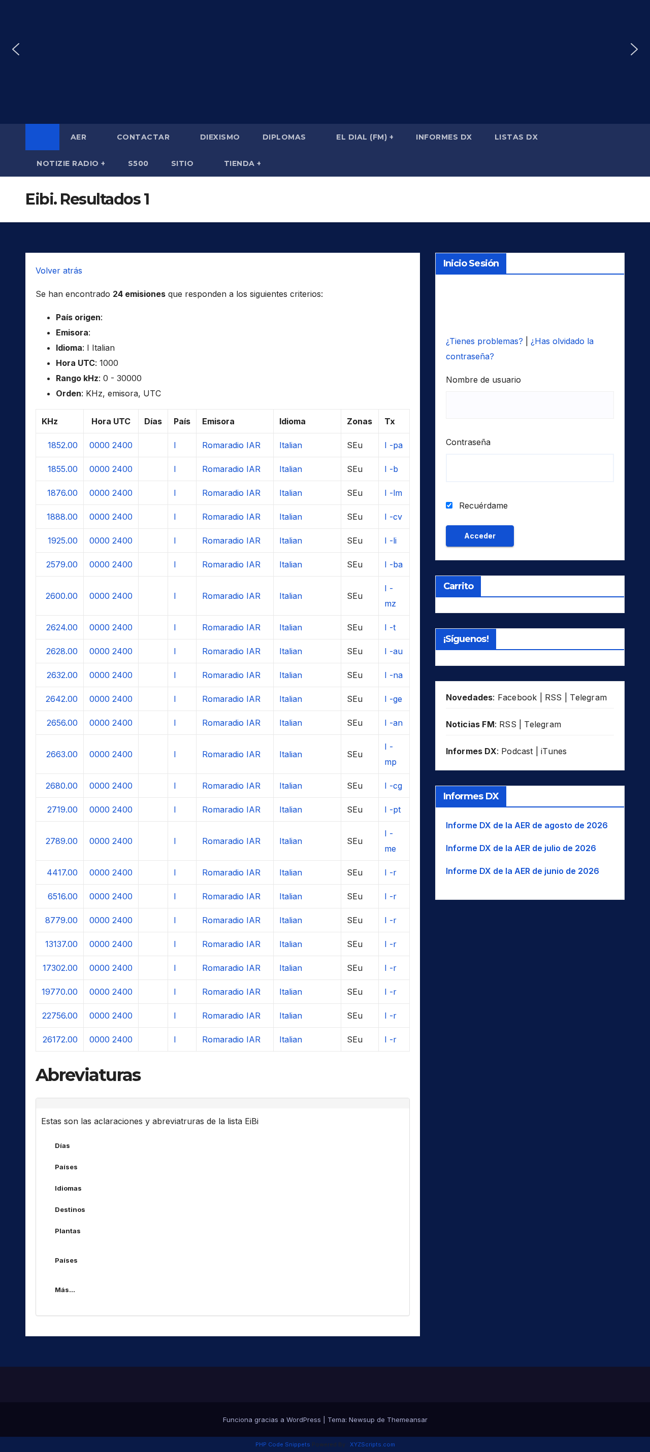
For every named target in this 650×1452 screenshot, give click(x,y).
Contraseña (468, 442)
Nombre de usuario (483, 380)
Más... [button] (65, 1290)
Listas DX (517, 137)
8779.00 (61, 920)
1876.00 (62, 493)
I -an (393, 723)
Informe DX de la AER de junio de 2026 (522, 871)
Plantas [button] (68, 1231)
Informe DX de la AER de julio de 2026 (521, 848)
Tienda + (243, 163)
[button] (16, 49)
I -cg (393, 786)
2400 (122, 445)
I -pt (392, 809)
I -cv (393, 517)
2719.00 (62, 809)
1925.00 (63, 540)
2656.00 (62, 723)
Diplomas (286, 137)
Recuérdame (482, 505)
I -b (391, 469)
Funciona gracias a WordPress (273, 1419)
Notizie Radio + (71, 163)
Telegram (588, 697)
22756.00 (60, 1015)
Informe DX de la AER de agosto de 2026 (527, 825)
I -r (390, 872)
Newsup (362, 1419)
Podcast (517, 751)
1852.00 (63, 445)
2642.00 (62, 699)
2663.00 (62, 754)
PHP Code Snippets (282, 1444)
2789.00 (62, 841)
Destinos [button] (70, 1209)
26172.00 (60, 1039)
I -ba (393, 564)
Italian (290, 445)
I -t (390, 627)
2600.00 (62, 596)
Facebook (517, 697)
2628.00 (62, 651)
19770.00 (60, 992)
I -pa (393, 445)
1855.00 (63, 469)
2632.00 (62, 675)
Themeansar (407, 1419)
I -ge (393, 699)
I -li (390, 540)
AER (80, 137)
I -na (393, 675)
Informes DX (444, 137)
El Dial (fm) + (365, 137)
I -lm (393, 493)
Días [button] (62, 1145)
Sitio (183, 163)
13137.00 (61, 944)
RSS (553, 697)
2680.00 (62, 786)
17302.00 (60, 968)
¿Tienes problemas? (486, 341)
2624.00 (62, 627)
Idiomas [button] (68, 1188)
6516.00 (63, 896)
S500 (138, 163)
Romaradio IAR (231, 445)
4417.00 (62, 872)
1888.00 (62, 517)
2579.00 (62, 564)
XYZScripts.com (372, 1444)
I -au (393, 651)
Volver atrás (59, 270)
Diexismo (220, 137)
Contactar (144, 137)
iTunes (554, 751)
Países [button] (66, 1167)
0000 (99, 445)
